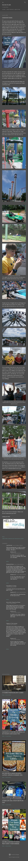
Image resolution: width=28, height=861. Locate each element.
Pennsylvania (17, 538)
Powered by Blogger (15, 854)
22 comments (8, 694)
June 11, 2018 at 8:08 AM (19, 564)
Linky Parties (10, 9)
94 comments (8, 736)
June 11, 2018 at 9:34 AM (11, 586)
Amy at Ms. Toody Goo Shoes (13, 602)
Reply (7, 561)
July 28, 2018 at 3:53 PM (11, 624)
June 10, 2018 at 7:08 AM (18, 545)
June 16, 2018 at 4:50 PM (16, 612)
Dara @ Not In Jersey (11, 585)
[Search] (25, 2)
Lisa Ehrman (9, 545)
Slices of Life (6, 5)
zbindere (17, 857)
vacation (22, 538)
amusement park (10, 538)
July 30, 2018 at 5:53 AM (15, 639)
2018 (6, 538)
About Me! (17, 9)
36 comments (8, 777)
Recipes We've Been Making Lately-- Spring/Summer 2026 (12, 774)
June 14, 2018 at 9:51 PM (11, 603)
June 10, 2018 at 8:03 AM (16, 553)
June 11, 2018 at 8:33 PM (21, 574)
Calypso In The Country (11, 623)
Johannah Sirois (10, 564)
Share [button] (3, 536)
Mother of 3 (13, 552)
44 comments (8, 804)
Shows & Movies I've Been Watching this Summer (11, 843)
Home (3, 9)
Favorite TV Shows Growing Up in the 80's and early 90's (13, 733)
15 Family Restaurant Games (12, 692)
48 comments (8, 845)
